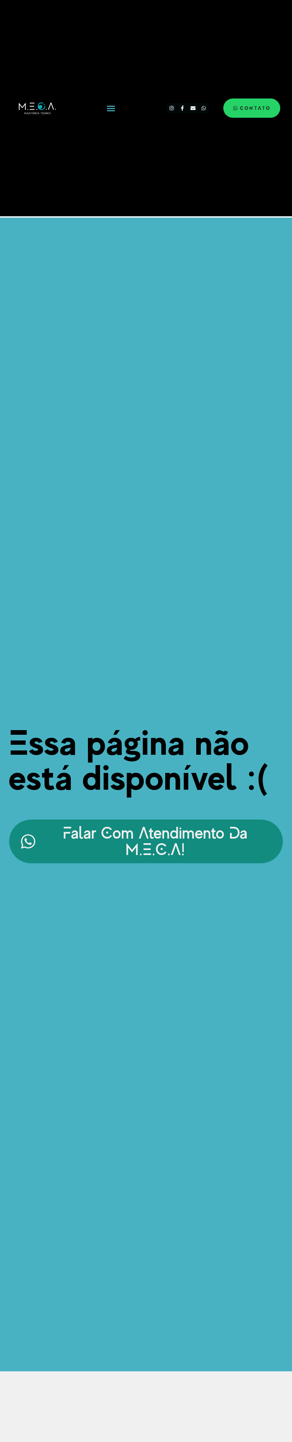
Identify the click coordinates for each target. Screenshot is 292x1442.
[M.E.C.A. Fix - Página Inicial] (36, 108)
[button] (111, 108)
